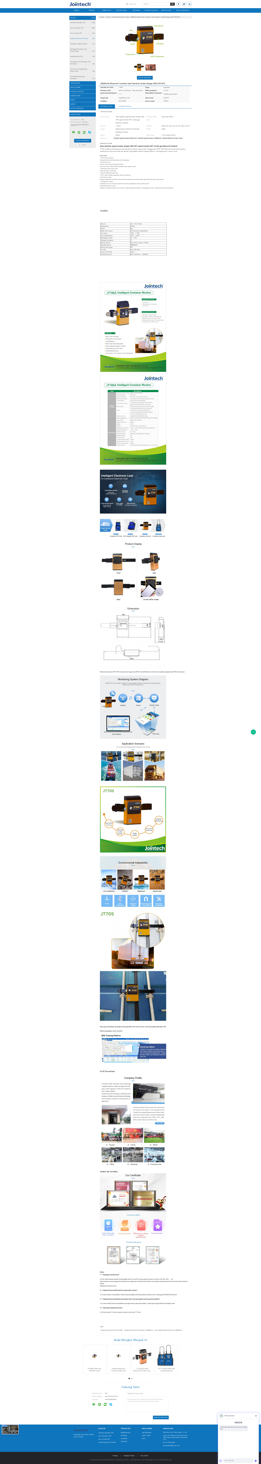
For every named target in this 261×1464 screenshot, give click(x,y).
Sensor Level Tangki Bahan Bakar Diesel (82, 70)
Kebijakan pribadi (129, 1455)
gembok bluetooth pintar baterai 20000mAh (138, 1330)
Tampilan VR (106, 10)
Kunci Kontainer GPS (82, 28)
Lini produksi (146, 1432)
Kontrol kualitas (151, 10)
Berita (72, 100)
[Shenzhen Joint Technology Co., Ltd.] (73, 132)
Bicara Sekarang (182, 10)
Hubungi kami (166, 10)
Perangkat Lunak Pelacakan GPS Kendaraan (82, 63)
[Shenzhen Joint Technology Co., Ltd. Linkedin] (190, 4)
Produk (91, 10)
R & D (144, 1438)
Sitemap (115, 1455)
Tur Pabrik (136, 10)
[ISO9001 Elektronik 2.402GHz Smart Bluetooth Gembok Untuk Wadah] (94, 1356)
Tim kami (124, 1441)
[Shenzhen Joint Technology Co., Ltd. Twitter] (184, 4)
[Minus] (256, 1416)
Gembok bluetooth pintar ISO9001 (111, 1330)
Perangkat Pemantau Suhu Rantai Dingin (82, 50)
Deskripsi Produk (125, 106)
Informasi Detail (106, 106)
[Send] (256, 1460)
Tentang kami (121, 10)
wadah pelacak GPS (82, 56)
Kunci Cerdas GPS (82, 33)
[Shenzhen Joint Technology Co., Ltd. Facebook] (178, 4)
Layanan (124, 1438)
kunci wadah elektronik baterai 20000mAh (168, 1330)
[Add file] (220, 1460)
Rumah (76, 10)
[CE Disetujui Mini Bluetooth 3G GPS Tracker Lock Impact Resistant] (142, 1356)
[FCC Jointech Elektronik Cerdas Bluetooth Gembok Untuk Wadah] (166, 1356)
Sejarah (124, 1435)
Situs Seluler (144, 1455)
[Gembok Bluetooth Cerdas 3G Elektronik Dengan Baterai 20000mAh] (118, 1356)
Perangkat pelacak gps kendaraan (82, 77)
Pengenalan (125, 1432)
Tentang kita (75, 83)
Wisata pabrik (75, 87)
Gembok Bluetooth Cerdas (82, 38)
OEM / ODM (146, 1435)
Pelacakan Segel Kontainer (82, 44)
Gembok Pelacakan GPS (82, 22)
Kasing (72, 104)
